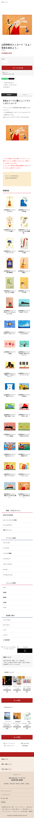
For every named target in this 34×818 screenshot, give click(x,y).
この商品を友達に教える (8, 82)
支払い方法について (6, 809)
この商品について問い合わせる (10, 84)
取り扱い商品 (4, 798)
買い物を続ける (6, 87)
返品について (5, 72)
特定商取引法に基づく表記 (8, 74)
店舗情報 (3, 802)
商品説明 (9, 94)
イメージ (25, 94)
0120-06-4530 (17, 780)
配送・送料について (17, 809)
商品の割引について (27, 809)
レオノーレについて (6, 791)
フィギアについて (5, 794)
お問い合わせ (29, 807)
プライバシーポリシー (20, 807)
